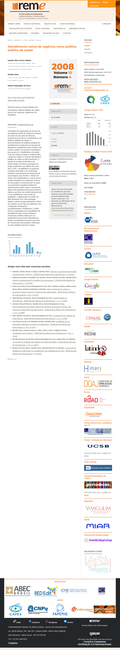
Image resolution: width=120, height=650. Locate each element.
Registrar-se (59, 28)
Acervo (17, 40)
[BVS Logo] (101, 593)
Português (88, 52)
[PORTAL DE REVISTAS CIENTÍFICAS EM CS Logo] (98, 434)
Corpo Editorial (67, 24)
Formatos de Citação (62, 215)
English (87, 45)
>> (16, 359)
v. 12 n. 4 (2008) (28, 40)
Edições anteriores (18, 33)
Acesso (105, 2)
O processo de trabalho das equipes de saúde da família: (34, 342)
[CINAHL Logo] (97, 321)
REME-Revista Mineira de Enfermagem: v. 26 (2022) (54, 274)
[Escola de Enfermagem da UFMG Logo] (82, 611)
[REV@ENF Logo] (91, 273)
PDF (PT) (56, 104)
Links (18, 622)
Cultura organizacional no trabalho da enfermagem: (33, 280)
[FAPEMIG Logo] (60, 614)
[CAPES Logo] (15, 614)
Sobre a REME (14, 24)
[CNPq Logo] (38, 613)
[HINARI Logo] (92, 371)
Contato (67, 33)
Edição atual (50, 24)
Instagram (53, 622)
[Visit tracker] (85, 198)
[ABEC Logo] (18, 595)
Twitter (70, 622)
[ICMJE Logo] (74, 592)
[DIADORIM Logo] (93, 417)
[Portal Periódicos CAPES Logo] (98, 488)
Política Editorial (32, 24)
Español (87, 49)
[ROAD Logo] (94, 402)
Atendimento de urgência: (23, 333)
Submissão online (77, 28)
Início (10, 40)
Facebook (36, 622)
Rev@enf (35, 33)
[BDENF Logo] (91, 223)
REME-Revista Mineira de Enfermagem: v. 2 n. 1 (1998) (45, 301)
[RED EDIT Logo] (46, 596)
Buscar (107, 24)
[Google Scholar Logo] (92, 289)
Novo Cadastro (42, 28)
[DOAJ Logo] (98, 386)
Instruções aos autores (20, 28)
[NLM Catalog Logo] (98, 470)
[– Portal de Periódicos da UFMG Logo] (104, 612)
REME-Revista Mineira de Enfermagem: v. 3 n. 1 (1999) (45, 318)
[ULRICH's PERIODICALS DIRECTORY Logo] (98, 448)
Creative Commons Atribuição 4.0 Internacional (94, 643)
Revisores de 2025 (51, 33)
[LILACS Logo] (96, 258)
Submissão (94, 6)
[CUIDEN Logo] (88, 304)
